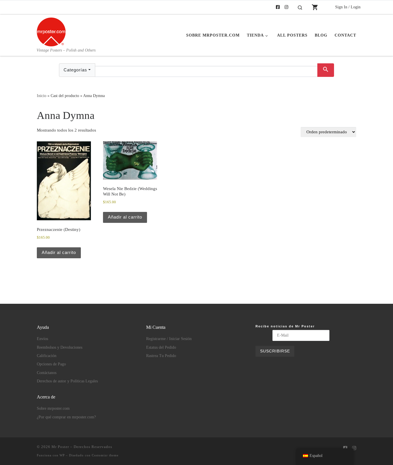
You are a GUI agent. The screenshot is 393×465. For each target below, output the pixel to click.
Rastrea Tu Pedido (161, 356)
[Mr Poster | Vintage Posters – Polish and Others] (51, 31)
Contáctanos (46, 373)
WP (62, 455)
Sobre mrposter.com (53, 408)
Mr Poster (60, 447)
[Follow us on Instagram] (286, 7)
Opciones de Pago (51, 364)
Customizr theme (105, 455)
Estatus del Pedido (161, 347)
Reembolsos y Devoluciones (59, 347)
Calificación (46, 356)
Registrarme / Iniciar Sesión (169, 339)
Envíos (42, 339)
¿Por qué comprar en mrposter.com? (66, 417)
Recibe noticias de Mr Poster (285, 326)
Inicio (41, 95)
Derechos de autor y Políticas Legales (67, 381)
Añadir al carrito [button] (59, 252)
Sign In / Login (347, 7)
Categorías (75, 69)
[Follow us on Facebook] (278, 7)
